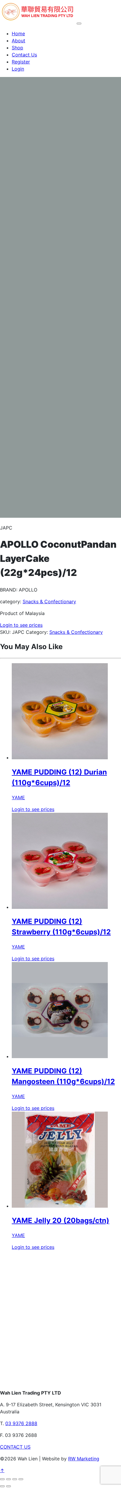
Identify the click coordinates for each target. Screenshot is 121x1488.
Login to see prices (21, 625)
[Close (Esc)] (21, 1479)
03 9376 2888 (21, 1423)
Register (21, 62)
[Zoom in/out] (2, 1479)
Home (18, 33)
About (18, 40)
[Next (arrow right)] (8, 1486)
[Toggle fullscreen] (8, 1479)
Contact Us (24, 55)
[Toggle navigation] (79, 23)
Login (18, 69)
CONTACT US (15, 1447)
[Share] (14, 1479)
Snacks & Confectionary (49, 601)
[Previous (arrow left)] (2, 1486)
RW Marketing (83, 1459)
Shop (17, 48)
